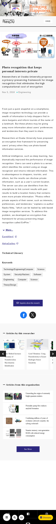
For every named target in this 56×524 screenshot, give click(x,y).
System (7, 274)
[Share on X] (32, 317)
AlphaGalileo (8, 243)
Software (37, 274)
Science (40, 269)
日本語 (47, 21)
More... (9, 230)
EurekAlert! (8, 236)
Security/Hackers (21, 274)
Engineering (9, 280)
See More (28, 449)
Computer (22, 280)
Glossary (47, 517)
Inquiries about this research (30, 303)
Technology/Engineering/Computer (18, 269)
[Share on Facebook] (23, 317)
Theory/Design (10, 285)
